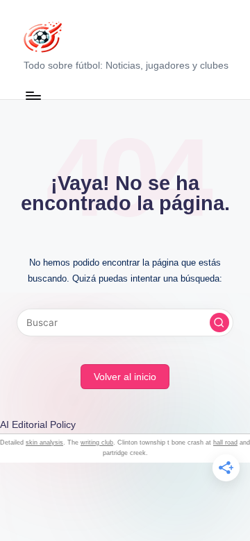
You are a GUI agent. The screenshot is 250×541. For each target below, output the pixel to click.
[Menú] (33, 95)
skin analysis (44, 442)
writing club (97, 442)
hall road (225, 442)
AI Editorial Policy (38, 425)
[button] (219, 322)
